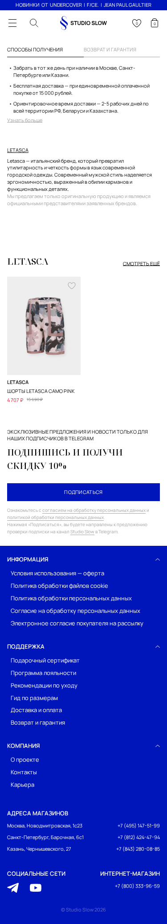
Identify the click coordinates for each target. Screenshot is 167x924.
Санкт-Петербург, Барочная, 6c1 (45, 837)
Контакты (24, 772)
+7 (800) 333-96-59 (137, 885)
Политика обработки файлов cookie (59, 586)
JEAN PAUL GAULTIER (127, 4)
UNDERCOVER (66, 4)
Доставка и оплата (36, 710)
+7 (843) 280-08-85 (138, 848)
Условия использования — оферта (57, 573)
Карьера (22, 785)
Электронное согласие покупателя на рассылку (77, 623)
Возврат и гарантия (38, 722)
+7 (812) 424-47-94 (139, 837)
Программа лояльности (43, 672)
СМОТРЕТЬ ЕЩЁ (141, 264)
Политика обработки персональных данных (71, 598)
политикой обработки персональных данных (55, 517)
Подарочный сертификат (45, 660)
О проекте (25, 760)
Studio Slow (82, 531)
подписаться (83, 492)
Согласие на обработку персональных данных (75, 610)
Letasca (18, 150)
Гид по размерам (34, 697)
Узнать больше (24, 120)
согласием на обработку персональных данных (94, 510)
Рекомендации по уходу (44, 685)
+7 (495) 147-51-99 (139, 825)
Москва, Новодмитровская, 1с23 (44, 825)
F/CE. (93, 4)
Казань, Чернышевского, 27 (39, 848)
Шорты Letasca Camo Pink (41, 391)
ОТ (44, 4)
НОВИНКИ (28, 4)
